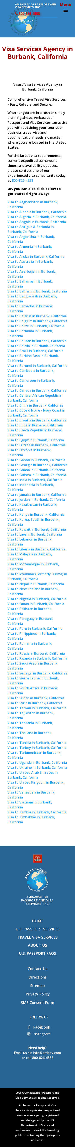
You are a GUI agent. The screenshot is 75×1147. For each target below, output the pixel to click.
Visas (17, 84)
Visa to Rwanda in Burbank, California (37, 658)
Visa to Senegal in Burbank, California (38, 673)
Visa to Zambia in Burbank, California (37, 812)
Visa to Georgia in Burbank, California (38, 465)
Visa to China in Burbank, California (36, 405)
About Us (37, 945)
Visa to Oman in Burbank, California (36, 604)
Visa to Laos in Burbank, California (35, 534)
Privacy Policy (38, 994)
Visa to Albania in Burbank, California (37, 212)
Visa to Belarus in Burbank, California (37, 316)
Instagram (41, 1033)
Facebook (41, 1027)
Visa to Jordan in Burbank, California (36, 499)
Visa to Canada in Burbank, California (37, 390)
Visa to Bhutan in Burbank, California (37, 341)
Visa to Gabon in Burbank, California (36, 460)
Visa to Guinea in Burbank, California (37, 475)
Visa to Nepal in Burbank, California (36, 584)
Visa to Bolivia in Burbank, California (36, 346)
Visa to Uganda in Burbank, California (37, 762)
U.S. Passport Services (38, 928)
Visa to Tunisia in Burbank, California (37, 742)
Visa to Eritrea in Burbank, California (37, 445)
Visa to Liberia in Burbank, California (36, 549)
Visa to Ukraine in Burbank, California (37, 767)
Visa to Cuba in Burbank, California (35, 425)
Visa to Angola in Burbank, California (37, 222)
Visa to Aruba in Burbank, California (36, 256)
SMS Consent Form (37, 1002)
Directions (38, 977)
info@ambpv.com (47, 1052)
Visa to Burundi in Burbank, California (37, 365)
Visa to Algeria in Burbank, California (37, 217)
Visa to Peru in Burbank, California (35, 628)
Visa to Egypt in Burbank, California (36, 440)
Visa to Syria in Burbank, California (35, 703)
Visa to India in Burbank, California (35, 479)
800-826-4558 (29, 13)
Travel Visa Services (38, 937)
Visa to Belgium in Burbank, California (38, 321)
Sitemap (37, 985)
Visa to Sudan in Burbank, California (36, 698)
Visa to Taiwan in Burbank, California (37, 708)
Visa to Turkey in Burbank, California (37, 747)
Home (37, 920)
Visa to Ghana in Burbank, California (36, 470)
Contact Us (38, 968)
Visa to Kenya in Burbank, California (36, 514)
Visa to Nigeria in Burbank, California (37, 599)
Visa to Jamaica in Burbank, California (37, 494)
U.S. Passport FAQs (37, 953)
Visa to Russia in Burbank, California (36, 653)
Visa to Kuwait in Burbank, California (37, 529)
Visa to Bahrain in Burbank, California (37, 291)
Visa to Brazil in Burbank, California (35, 351)
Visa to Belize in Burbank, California (36, 326)
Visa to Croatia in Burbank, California (37, 420)
